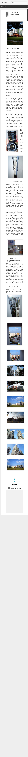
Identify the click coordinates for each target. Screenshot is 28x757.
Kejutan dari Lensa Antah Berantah (14, 14)
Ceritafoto (16, 481)
